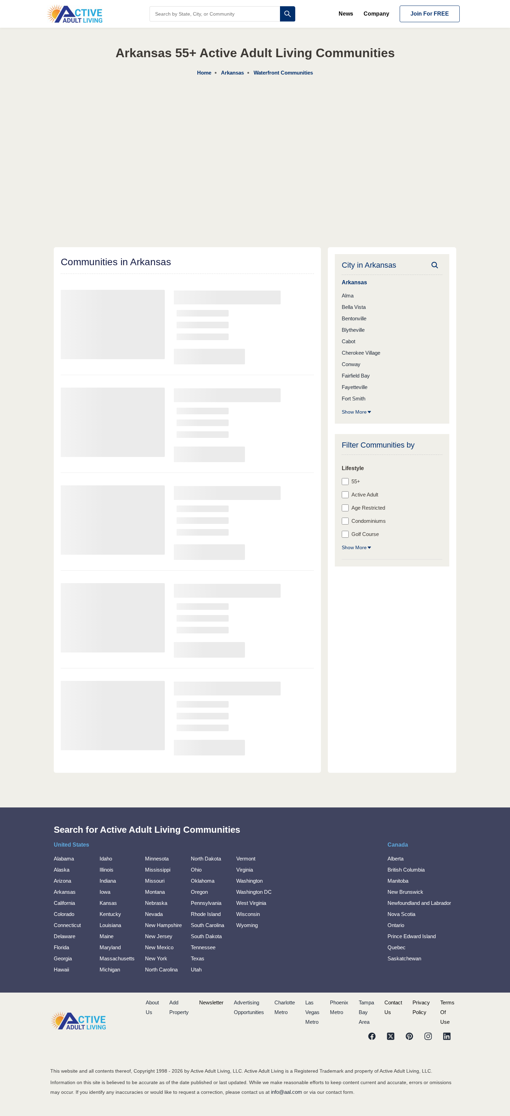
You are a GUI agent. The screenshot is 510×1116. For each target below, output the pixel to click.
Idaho (106, 859)
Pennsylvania (206, 903)
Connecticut (67, 925)
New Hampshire (163, 925)
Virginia (244, 870)
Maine (106, 936)
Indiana (108, 881)
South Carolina (207, 925)
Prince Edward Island (412, 936)
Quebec (397, 947)
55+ (355, 481)
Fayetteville (354, 387)
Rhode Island (206, 914)
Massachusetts (117, 958)
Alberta (395, 859)
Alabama (64, 859)
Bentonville (354, 318)
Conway (351, 364)
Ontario (396, 925)
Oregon (199, 892)
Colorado (64, 914)
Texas (197, 958)
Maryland (110, 947)
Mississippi (157, 870)
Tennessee (203, 947)
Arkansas (65, 892)
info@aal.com (286, 1092)
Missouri (154, 881)
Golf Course (365, 534)
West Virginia (251, 903)
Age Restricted (368, 508)
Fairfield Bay (356, 376)
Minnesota (157, 859)
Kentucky (110, 914)
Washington (249, 881)
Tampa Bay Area (366, 1012)
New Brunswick (405, 892)
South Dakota (206, 936)
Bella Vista (354, 307)
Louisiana (110, 925)
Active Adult (364, 495)
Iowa (105, 892)
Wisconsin (248, 914)
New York (156, 958)
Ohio (196, 870)
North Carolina (161, 969)
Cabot (348, 341)
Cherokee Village (361, 353)
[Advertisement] (255, 129)
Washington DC (254, 892)
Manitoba (398, 881)
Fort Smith (353, 398)
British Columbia (406, 870)
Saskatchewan (404, 958)
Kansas (108, 903)
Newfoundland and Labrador (419, 903)
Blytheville (353, 330)
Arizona (62, 881)
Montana (155, 892)
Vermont (245, 859)
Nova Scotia (401, 914)
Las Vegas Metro (312, 1012)
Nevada (154, 914)
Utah (196, 969)
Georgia (63, 958)
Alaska (61, 870)
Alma (348, 296)
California (64, 903)
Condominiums (368, 521)
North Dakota (206, 859)
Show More (354, 412)
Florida (61, 947)
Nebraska (156, 903)
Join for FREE (429, 14)
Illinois (106, 870)
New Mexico (159, 947)
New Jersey (158, 936)
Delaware (64, 936)
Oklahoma (202, 881)
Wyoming (247, 925)
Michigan (110, 969)
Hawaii (61, 969)
